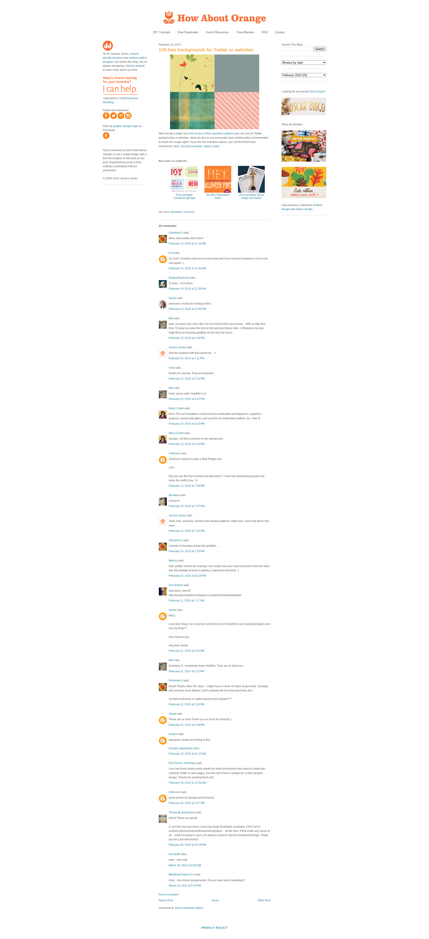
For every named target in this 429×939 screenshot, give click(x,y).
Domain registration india (184, 748)
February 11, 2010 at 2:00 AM (186, 650)
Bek (171, 318)
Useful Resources (217, 32)
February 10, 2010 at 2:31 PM (186, 378)
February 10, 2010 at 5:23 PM (186, 423)
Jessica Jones (177, 347)
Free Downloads (188, 32)
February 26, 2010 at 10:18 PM (187, 844)
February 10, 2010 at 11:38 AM (187, 288)
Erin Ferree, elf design (182, 763)
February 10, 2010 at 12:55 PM (187, 309)
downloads (176, 212)
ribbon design (304, 209)
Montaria (174, 495)
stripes (208, 146)
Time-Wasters (245, 32)
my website (138, 65)
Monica (173, 560)
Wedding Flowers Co (181, 874)
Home (215, 900)
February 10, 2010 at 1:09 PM (186, 338)
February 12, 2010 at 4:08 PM (186, 724)
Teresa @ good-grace (182, 812)
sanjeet (173, 734)
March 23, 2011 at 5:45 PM (185, 885)
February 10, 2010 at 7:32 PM (186, 530)
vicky (172, 367)
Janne (172, 609)
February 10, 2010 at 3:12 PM (186, 399)
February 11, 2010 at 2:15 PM (186, 671)
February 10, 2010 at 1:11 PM (186, 358)
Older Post (264, 900)
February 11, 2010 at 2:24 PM (186, 704)
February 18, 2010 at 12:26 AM (187, 782)
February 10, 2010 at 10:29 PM (187, 575)
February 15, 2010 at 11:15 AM (187, 753)
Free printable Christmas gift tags (184, 196)
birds (177, 146)
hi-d (171, 253)
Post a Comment (169, 894)
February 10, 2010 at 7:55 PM (186, 551)
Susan (173, 298)
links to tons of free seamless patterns (211, 133)
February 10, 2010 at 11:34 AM (187, 268)
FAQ (264, 32)
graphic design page (125, 126)
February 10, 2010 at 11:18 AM (187, 243)
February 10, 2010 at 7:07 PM (186, 506)
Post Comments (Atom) (189, 908)
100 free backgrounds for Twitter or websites (206, 49)
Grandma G (176, 232)
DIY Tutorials (161, 32)
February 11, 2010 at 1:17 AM (186, 600)
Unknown (174, 453)
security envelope (191, 146)
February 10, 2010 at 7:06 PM (186, 485)
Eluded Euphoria (179, 277)
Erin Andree (176, 585)
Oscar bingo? (317, 91)
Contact (280, 32)
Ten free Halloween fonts (218, 196)
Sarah (172, 713)
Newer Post (166, 900)
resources (189, 212)
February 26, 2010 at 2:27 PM (186, 803)
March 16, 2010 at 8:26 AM (185, 865)
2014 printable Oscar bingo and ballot (251, 196)
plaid (216, 146)
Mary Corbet (176, 408)
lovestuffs (174, 854)
